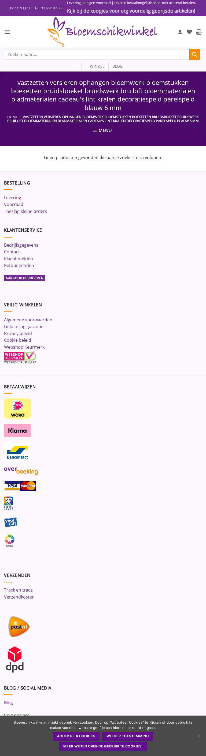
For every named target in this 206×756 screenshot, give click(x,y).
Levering (12, 198)
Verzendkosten (19, 597)
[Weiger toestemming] (199, 737)
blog (117, 66)
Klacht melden (18, 259)
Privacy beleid (18, 333)
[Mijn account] (180, 32)
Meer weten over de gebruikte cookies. (103, 746)
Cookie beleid (17, 340)
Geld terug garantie (23, 326)
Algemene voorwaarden (28, 320)
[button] (7, 31)
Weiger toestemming (127, 736)
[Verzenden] (194, 54)
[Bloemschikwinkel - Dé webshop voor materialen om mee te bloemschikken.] (103, 32)
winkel (94, 66)
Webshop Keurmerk (24, 347)
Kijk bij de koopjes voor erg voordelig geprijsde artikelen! (131, 10)
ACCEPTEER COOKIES (76, 736)
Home (12, 116)
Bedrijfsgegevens (21, 245)
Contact (12, 252)
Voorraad (13, 204)
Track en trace (18, 590)
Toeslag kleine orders (25, 211)
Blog (8, 703)
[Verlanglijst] (189, 32)
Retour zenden (19, 265)
